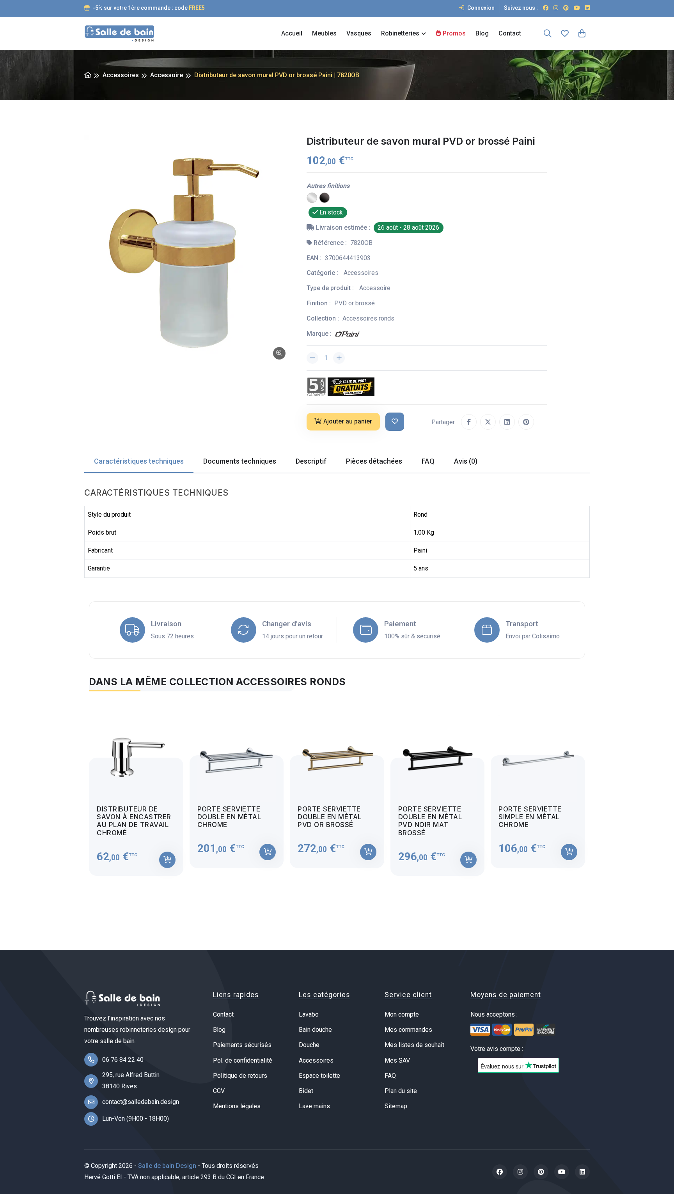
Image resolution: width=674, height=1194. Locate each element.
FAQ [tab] (428, 461)
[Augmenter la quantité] (339, 358)
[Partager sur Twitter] (488, 422)
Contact (509, 33)
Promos (453, 33)
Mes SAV (397, 1060)
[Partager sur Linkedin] (507, 422)
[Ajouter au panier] (167, 860)
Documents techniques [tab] (239, 461)
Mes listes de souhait (414, 1045)
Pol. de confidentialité (242, 1060)
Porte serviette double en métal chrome (229, 817)
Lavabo (309, 1014)
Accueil (291, 33)
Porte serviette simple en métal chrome (530, 817)
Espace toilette (319, 1075)
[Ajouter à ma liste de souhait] (394, 422)
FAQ (390, 1075)
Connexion (480, 8)
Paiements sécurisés (242, 1045)
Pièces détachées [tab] (374, 461)
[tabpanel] (337, 788)
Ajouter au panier (347, 421)
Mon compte (402, 1014)
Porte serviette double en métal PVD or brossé (330, 817)
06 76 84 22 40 (123, 1059)
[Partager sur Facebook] (469, 422)
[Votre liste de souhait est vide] (565, 34)
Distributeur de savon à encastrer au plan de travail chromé (134, 821)
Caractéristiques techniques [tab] (139, 461)
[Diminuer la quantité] (312, 358)
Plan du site (401, 1091)
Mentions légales (237, 1106)
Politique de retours (240, 1075)
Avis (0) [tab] (465, 461)
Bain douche (315, 1029)
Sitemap (396, 1106)
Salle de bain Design (167, 1165)
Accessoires (121, 75)
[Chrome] (312, 197)
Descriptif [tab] (311, 461)
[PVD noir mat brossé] (324, 197)
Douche (309, 1045)
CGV (219, 1091)
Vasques (358, 33)
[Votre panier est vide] (582, 34)
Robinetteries (400, 33)
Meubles (324, 33)
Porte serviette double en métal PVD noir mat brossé (430, 821)
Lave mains (314, 1106)
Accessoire (166, 75)
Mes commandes (408, 1029)
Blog (482, 33)
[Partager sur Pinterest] (526, 422)
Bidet (306, 1091)
